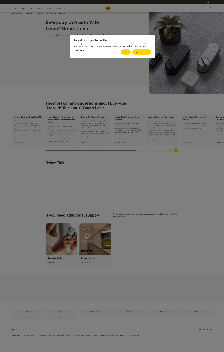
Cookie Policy (133, 46)
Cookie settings (79, 50)
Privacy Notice (142, 46)
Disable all (125, 52)
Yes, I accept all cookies (142, 52)
